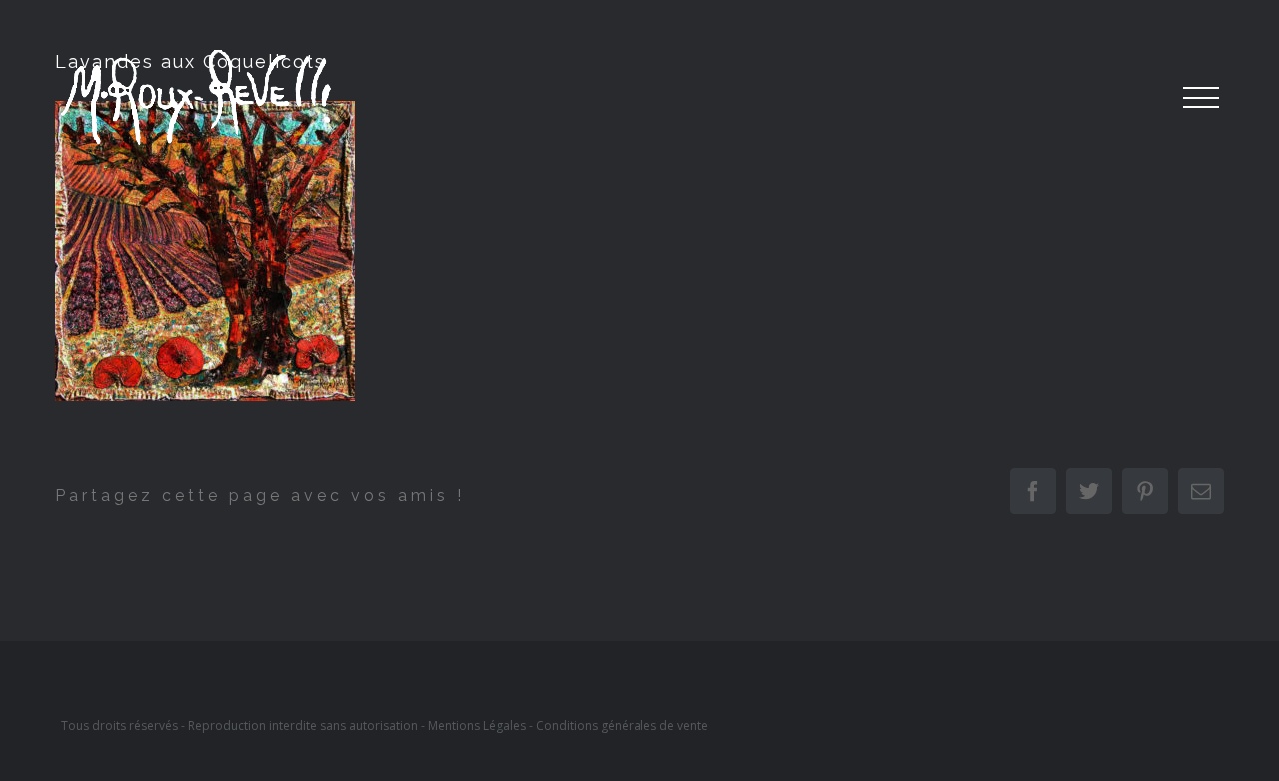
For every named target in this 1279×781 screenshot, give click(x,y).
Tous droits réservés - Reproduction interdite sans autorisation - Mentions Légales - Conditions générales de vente (384, 725)
